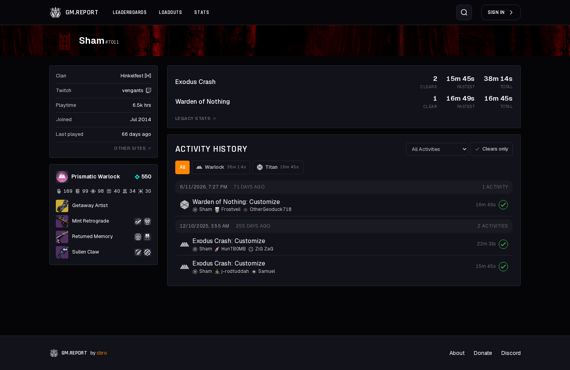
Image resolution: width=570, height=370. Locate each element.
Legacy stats (193, 118)
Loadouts (170, 12)
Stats (201, 12)
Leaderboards (130, 12)
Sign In (496, 12)
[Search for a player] (464, 12)
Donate (483, 352)
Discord (511, 352)
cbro (102, 353)
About (457, 352)
